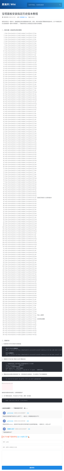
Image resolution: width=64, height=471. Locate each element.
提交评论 (32, 467)
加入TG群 (20, 437)
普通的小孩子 (10, 429)
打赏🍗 (26, 437)
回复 (28, 413)
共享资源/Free (23, 17)
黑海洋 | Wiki (9, 4)
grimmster (10, 413)
